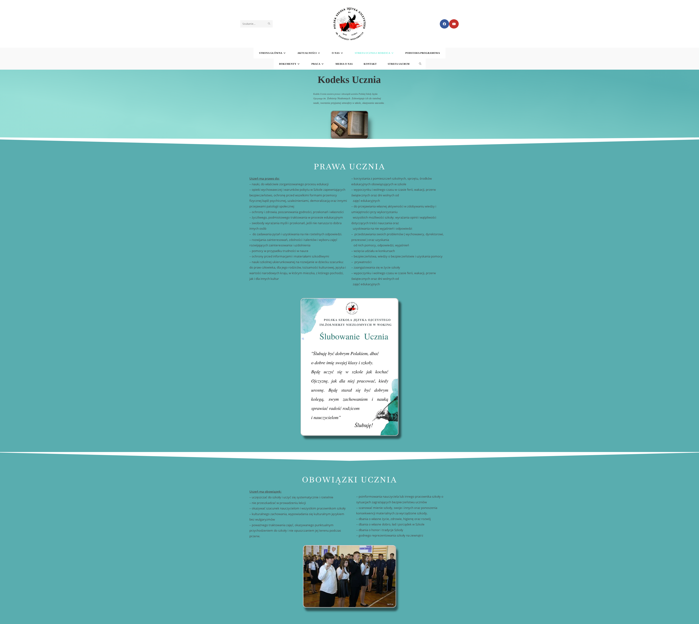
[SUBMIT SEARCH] (269, 23)
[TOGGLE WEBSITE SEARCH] (420, 64)
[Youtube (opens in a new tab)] (454, 24)
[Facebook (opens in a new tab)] (444, 24)
